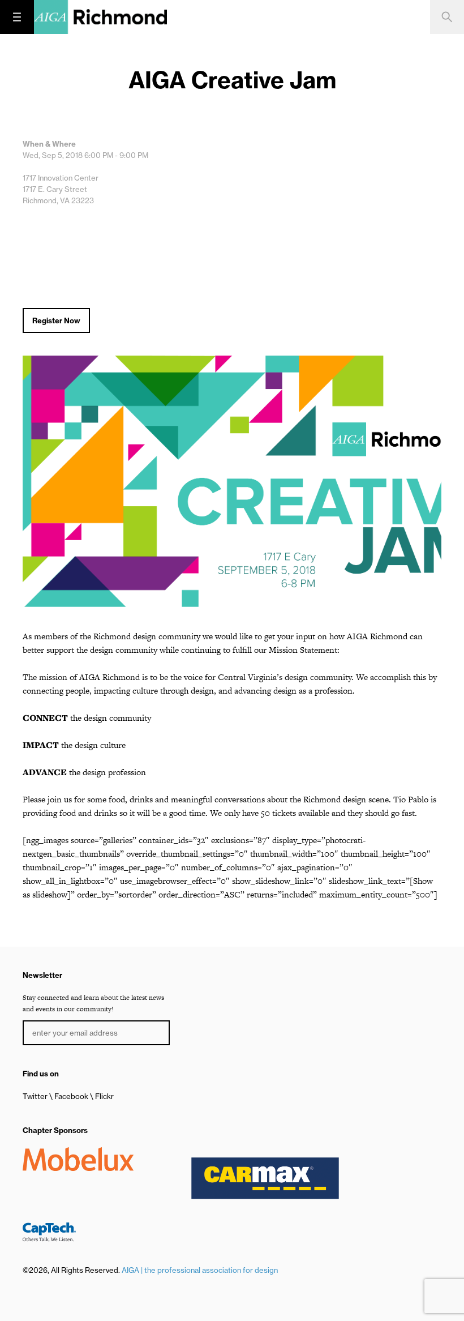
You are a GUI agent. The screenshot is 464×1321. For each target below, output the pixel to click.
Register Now (56, 320)
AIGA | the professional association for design (200, 1270)
